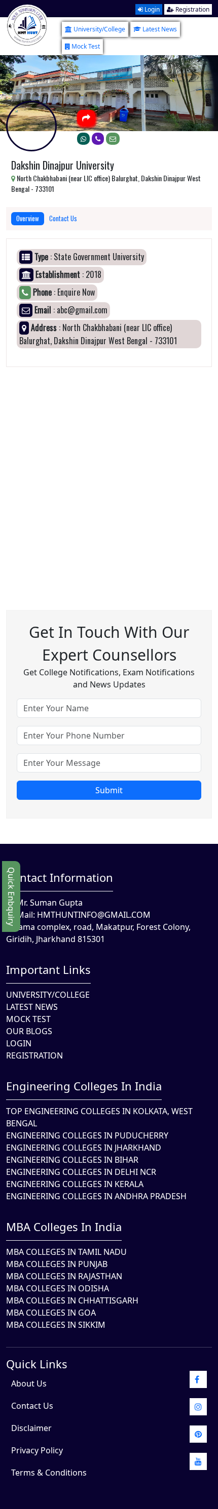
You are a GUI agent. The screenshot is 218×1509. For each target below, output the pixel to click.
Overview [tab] (27, 218)
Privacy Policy (37, 1450)
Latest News (159, 29)
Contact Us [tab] (63, 218)
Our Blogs (29, 1031)
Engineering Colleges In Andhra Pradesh (96, 1196)
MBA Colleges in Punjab (56, 1264)
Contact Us (32, 1405)
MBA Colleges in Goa (51, 1312)
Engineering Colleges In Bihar (72, 1159)
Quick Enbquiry (11, 896)
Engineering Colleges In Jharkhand (83, 1147)
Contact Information (59, 877)
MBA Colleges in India (64, 1226)
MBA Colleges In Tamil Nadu (66, 1251)
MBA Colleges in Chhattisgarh (72, 1300)
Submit (109, 790)
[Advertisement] (109, 476)
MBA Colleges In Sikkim (55, 1324)
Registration (191, 9)
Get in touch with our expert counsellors (109, 643)
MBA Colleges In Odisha (57, 1288)
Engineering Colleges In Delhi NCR (81, 1171)
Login (151, 9)
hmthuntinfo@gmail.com (94, 914)
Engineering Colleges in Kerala (74, 1184)
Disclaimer (31, 1428)
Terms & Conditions (49, 1472)
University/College (99, 29)
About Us (29, 1383)
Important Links (48, 969)
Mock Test (85, 46)
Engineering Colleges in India (84, 1085)
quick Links (36, 1363)
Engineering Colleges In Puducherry (87, 1135)
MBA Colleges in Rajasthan (64, 1276)
